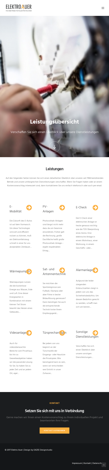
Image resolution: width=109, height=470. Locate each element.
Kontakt (87, 463)
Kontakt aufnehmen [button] (54, 430)
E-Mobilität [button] (16, 209)
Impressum (77, 463)
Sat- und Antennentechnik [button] (54, 272)
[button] (103, 8)
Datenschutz (98, 463)
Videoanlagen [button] (19, 332)
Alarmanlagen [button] (85, 270)
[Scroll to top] (104, 465)
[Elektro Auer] (19, 8)
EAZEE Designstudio (43, 450)
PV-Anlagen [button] (48, 209)
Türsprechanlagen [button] (54, 332)
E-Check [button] (81, 207)
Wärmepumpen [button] (20, 271)
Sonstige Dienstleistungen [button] (87, 334)
